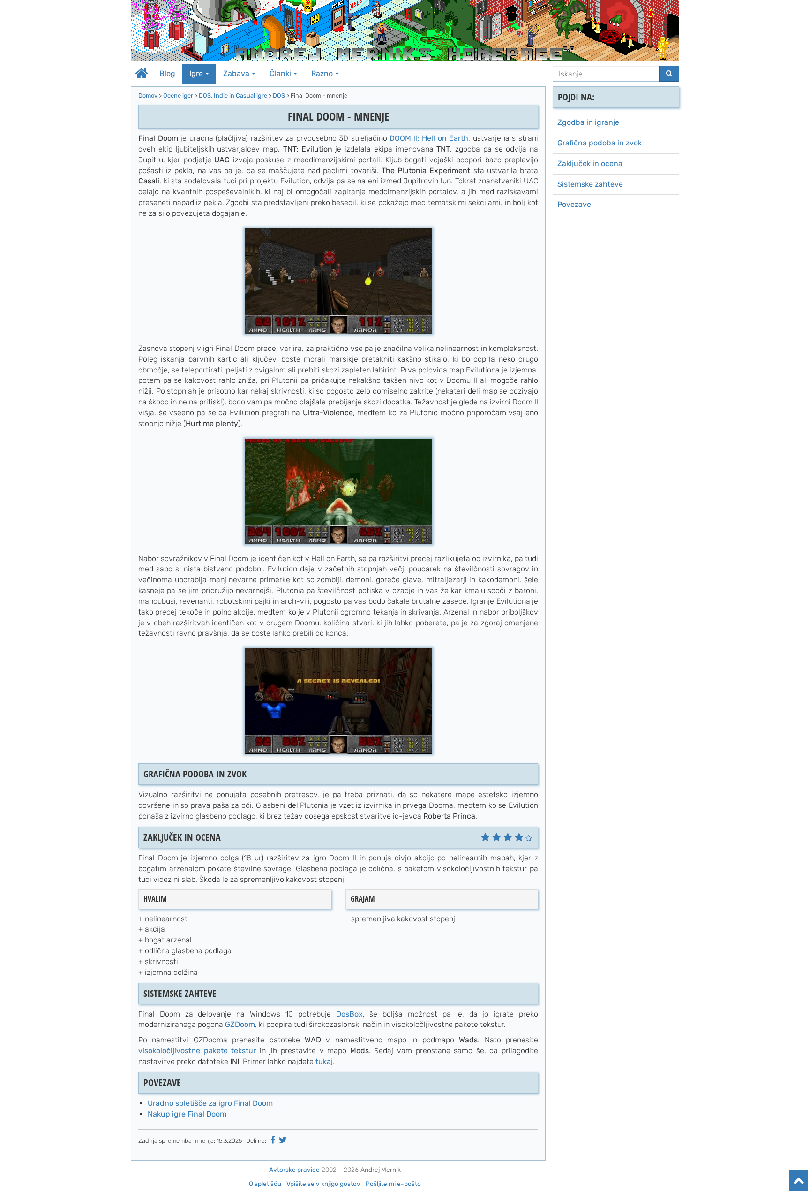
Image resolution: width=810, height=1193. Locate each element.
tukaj (324, 1061)
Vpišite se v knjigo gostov (323, 1183)
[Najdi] (669, 74)
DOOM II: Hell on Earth (429, 138)
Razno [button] (322, 73)
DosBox (349, 1014)
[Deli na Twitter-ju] (283, 1140)
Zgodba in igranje (588, 122)
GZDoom (240, 1024)
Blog (167, 73)
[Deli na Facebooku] (273, 1140)
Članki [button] (280, 73)
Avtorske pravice (294, 1169)
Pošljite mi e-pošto (393, 1183)
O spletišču (265, 1183)
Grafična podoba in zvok (599, 142)
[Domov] (405, 30)
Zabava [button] (236, 73)
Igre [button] (196, 73)
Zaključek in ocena (589, 163)
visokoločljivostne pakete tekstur (197, 1050)
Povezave (574, 204)
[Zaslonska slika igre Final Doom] (338, 280)
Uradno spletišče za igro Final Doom (210, 1103)
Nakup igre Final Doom (187, 1113)
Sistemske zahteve (590, 184)
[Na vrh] (798, 1180)
